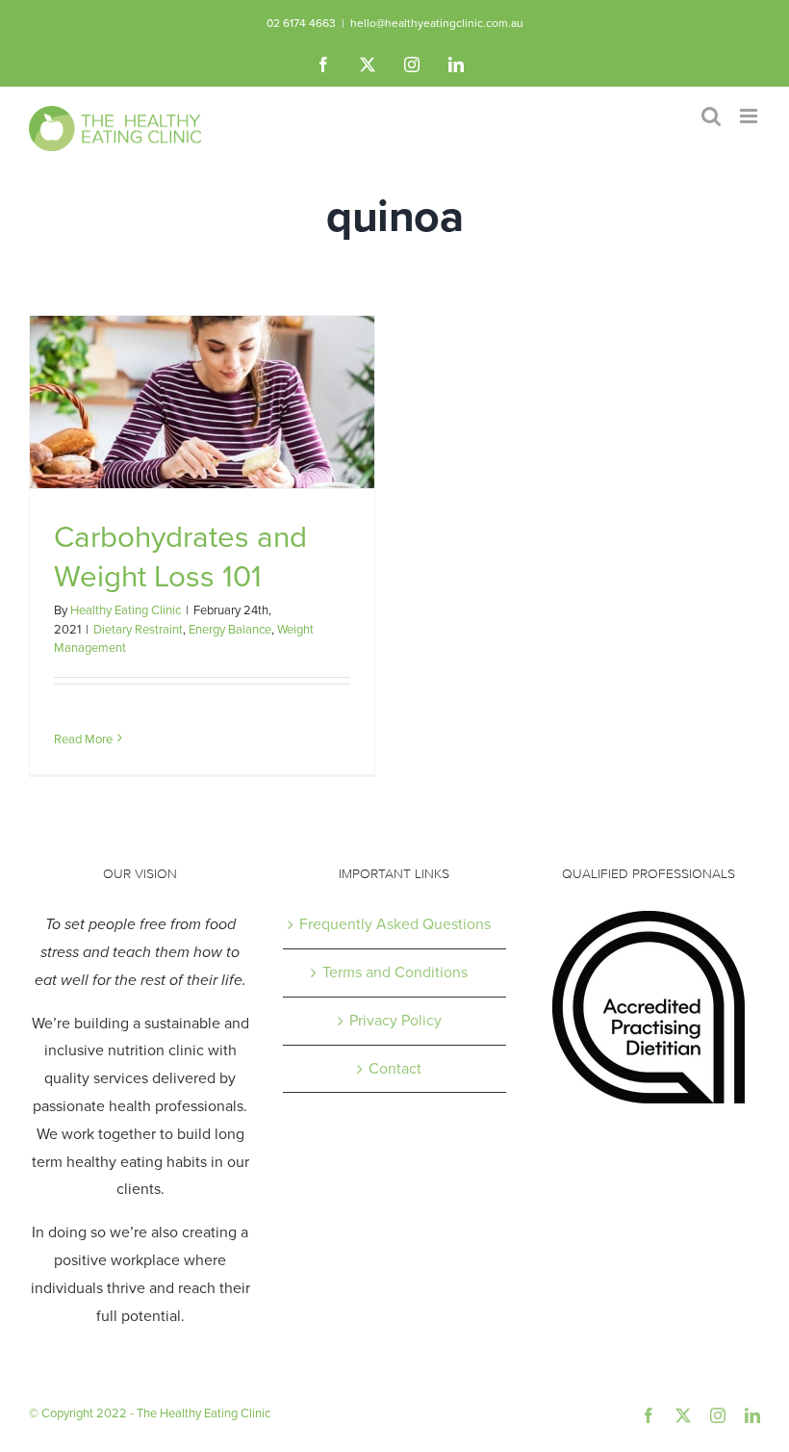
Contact (395, 1068)
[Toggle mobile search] (711, 116)
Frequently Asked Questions (395, 924)
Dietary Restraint (138, 629)
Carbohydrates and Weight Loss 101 (180, 556)
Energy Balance (230, 629)
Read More (83, 739)
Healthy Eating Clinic (125, 610)
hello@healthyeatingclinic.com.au (436, 23)
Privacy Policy (395, 1020)
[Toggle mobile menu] (750, 116)
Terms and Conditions (395, 972)
